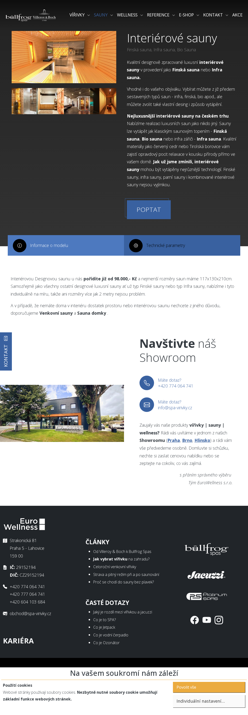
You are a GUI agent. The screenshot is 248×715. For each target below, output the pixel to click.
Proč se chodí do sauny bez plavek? (123, 582)
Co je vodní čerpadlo (110, 635)
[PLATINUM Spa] (206, 595)
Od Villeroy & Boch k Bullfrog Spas (122, 551)
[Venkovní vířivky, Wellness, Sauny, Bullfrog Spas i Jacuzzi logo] (31, 15)
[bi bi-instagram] (219, 620)
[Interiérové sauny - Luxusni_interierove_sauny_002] (25, 101)
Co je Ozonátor (106, 642)
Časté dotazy (107, 603)
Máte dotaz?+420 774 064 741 (175, 383)
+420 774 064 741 (27, 586)
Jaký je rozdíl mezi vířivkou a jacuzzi (122, 612)
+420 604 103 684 (27, 602)
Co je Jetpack (104, 627)
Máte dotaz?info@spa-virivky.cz (175, 404)
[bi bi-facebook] (194, 620)
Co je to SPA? (104, 619)
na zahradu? (121, 559)
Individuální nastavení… (201, 701)
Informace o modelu (49, 245)
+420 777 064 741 (27, 594)
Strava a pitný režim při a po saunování (126, 574)
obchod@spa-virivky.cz (30, 613)
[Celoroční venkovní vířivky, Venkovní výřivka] (206, 548)
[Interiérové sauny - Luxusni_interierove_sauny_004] (64, 57)
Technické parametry (165, 245)
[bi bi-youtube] (206, 620)
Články (97, 542)
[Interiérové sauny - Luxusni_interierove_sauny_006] (77, 101)
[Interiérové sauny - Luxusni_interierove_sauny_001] (51, 101)
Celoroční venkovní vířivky (114, 566)
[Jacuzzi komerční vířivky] (206, 574)
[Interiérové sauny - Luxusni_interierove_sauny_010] (103, 101)
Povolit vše (186, 687)
